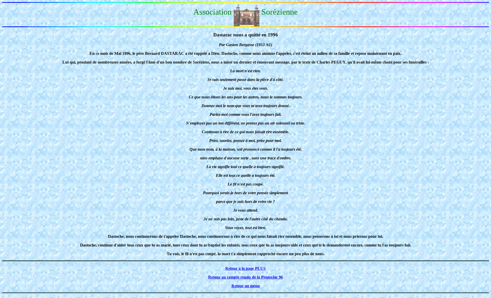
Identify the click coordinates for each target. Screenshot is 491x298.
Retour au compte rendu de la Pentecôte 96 (245, 277)
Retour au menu (245, 286)
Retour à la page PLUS (245, 268)
